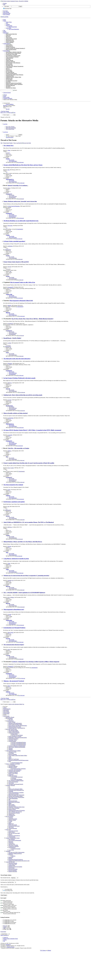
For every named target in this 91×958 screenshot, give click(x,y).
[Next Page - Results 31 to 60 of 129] (8, 112)
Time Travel (11, 827)
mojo (9, 649)
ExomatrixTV (10, 287)
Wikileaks (11, 749)
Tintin (9, 150)
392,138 (7, 109)
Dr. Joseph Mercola (10, 72)
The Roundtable (9, 718)
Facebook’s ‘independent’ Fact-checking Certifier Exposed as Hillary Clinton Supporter (35, 661)
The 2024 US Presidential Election (18, 744)
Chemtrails (11, 791)
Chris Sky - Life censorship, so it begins (18, 448)
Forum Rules (3, 931)
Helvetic (9, 546)
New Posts (5, 10)
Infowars (8, 68)
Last (11, 112)
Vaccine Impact (9, 79)
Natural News (9, 69)
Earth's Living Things (13, 773)
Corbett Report (9, 67)
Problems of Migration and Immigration (17, 745)
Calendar (8, 24)
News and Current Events (11, 729)
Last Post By (19, 143)
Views (14, 143)
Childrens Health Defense (11, 73)
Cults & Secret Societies (14, 793)
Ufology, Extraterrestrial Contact (13, 838)
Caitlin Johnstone (9, 58)
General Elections (12, 741)
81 (10, 154)
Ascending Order (8, 889)
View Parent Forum (10, 129)
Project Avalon (6, 97)
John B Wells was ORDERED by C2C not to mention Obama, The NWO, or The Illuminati (29, 522)
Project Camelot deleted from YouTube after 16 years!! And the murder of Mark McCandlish (29, 463)
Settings (5, 707)
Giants (10, 822)
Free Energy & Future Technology (18, 768)
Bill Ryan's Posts (6, 13)
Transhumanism (12, 836)
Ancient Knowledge (13, 818)
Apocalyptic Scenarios (13, 830)
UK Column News (8, 145)
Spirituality (8, 851)
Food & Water (12, 867)
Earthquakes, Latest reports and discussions (18, 737)
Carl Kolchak (10, 418)
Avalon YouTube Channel (11, 38)
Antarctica (11, 817)
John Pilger (8, 59)
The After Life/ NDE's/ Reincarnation (16, 852)
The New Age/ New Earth (14, 833)
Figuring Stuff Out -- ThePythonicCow (17, 728)
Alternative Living (12, 751)
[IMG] (4, 928)
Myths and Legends (13, 824)
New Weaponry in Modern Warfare (16, 780)
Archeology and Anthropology (15, 769)
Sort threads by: (4, 882)
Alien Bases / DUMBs (13, 845)
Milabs (10, 803)
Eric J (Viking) (11, 597)
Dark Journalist (9, 64)
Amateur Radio (12, 865)
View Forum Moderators (14, 29)
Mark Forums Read (13, 26)
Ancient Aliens (12, 844)
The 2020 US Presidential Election (18, 743)
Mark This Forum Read (11, 127)
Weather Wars (11, 814)
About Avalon (9, 37)
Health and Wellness (13, 775)
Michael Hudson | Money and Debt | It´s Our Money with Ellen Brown (23, 541)
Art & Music (11, 753)
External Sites (6, 50)
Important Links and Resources (15, 723)
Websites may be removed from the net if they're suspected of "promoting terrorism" (27, 575)
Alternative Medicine (13, 766)
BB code (5, 925)
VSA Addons (43, 950)
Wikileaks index (9, 78)
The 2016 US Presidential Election (18, 742)
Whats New (8, 35)
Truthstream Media (10, 75)
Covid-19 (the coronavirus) (17, 777)
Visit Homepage (12, 197)
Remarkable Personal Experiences (16, 859)
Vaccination (13, 778)
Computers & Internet (13, 772)
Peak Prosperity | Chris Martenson (13, 62)
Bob (9, 169)
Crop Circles (11, 850)
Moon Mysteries (12, 805)
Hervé (9, 188)
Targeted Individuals (13, 800)
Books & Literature (13, 754)
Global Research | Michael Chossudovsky (14, 66)
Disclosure (11, 841)
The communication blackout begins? (14, 644)
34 (10, 511)
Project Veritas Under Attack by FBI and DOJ (16, 262)
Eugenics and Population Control (15, 796)
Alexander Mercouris (10, 85)
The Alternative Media (13, 730)
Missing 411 (11, 823)
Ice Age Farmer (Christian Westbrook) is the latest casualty (20, 378)
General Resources (10, 720)
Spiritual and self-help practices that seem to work (19, 860)
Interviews (8, 36)
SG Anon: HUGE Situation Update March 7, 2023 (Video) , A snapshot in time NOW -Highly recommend (32, 430)
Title (1, 143)
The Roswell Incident (15, 848)
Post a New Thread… (10, 126)
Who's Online (6, 711)
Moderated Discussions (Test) (15, 726)
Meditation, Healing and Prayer (15, 853)
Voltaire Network (9, 60)
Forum (4, 20)
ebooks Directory (9, 46)
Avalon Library (6, 43)
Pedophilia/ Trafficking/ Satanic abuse (16, 806)
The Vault (11, 719)
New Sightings (12, 839)
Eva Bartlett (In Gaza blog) (11, 80)
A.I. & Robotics (12, 765)
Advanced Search (7, 92)
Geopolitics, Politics (13, 740)
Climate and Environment (14, 732)
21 (10, 472)
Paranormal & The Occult (14, 826)
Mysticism (11, 854)
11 (10, 419)
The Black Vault (9, 65)
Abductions (11, 842)
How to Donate (6, 14)
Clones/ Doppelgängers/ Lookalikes (16, 792)
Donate (4, 31)
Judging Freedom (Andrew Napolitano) (14, 84)
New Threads (6, 12)
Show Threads (10, 136)
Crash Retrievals (12, 847)
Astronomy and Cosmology (14, 771)
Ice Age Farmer (9, 71)
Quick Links (8, 28)
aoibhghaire (10, 246)
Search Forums (6, 712)
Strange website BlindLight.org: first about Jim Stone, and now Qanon (23, 165)
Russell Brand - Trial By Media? (12, 338)
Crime (10, 756)
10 (10, 401)
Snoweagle (10, 225)
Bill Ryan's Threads (10, 717)
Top (23, 704)
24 (10, 174)
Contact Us (5, 937)
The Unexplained (9, 816)
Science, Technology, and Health (13, 763)
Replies (11, 143)
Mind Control (11, 804)
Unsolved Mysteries (13, 828)
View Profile (11, 159)
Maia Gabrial (10, 632)
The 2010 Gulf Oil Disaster (17, 735)
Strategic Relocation (13, 871)
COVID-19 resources (10, 47)
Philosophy (11, 857)
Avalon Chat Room (10, 41)
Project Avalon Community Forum (10, 938)
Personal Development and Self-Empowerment (18, 760)
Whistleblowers (12, 815)
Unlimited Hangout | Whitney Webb (13, 77)
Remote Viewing (12, 809)
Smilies (4, 927)
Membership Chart (10, 40)
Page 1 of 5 (3, 112)
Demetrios (10, 363)
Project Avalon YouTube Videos (15, 724)
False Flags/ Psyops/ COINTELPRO (16, 797)
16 (10, 615)
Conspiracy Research (7, 98)
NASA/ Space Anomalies (14, 808)
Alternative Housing (13, 863)
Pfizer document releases (11, 49)
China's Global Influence (14, 731)
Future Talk (8, 829)
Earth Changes (12, 832)
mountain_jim (11, 580)
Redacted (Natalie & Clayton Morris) (13, 83)
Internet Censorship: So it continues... (18, 185)
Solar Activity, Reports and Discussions (17, 747)
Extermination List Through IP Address (14, 627)
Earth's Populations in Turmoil (15, 736)
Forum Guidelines (9, 42)
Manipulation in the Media (14, 802)
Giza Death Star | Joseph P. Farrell (13, 55)
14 (10, 581)
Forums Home (6, 713)
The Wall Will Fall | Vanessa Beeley (13, 53)
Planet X (10, 834)
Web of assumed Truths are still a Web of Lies (22, 282)
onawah (9, 266)
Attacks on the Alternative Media (15, 789)
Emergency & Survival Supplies (15, 866)
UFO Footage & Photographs (15, 840)
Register (5, 3)
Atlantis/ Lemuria (12, 820)
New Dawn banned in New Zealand (13, 484)
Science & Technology (13, 781)
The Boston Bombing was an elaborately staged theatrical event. (21, 220)
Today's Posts (9, 22)
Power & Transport (13, 870)
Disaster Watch (14, 734)
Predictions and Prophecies (14, 835)
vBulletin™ (8, 944)
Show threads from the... (6, 877)
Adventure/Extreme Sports (16, 762)
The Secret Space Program (14, 812)
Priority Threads (12, 722)
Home (4, 19)
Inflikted (49, 950)
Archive (5, 939)
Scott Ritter (8, 81)
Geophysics (11, 774)
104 (10, 271)
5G (9, 786)
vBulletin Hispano (10, 946)
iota (8, 506)
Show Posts (18, 136)
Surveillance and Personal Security (16, 784)
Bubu (9, 685)
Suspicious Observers (10, 61)
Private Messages (6, 708)
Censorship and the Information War (16, 790)
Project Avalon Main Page (11, 34)
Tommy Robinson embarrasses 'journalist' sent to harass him (20, 201)
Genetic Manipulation (13, 798)
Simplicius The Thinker (11, 87)
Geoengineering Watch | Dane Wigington (14, 74)
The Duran (8, 86)
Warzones (11, 748)
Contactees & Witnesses (14, 846)
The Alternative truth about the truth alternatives (17, 358)
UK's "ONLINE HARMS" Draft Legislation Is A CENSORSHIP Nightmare (24, 592)
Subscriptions (6, 710)
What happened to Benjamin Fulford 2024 (21, 300)
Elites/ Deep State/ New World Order (16, 795)
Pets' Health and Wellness (16, 779)
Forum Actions (9, 25)
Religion (10, 858)
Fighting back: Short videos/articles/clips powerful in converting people (23, 395)
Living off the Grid (13, 864)
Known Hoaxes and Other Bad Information (18, 725)
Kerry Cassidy (11, 467)
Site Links (5, 32)
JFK (9, 799)
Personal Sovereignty (13, 869)
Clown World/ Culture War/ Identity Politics (18, 755)
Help (4, 4)
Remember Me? (8, 8)
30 (10, 230)
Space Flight (11, 783)
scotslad (9, 343)
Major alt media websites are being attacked (16, 413)
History (10, 757)
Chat (4, 30)
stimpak (9, 305)
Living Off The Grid (10, 861)
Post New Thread (5, 111)
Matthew (9, 450)
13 (10, 633)
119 (10, 347)
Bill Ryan (5, 105)
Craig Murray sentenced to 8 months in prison (16, 558)
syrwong (9, 399)
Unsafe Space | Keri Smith (11, 54)
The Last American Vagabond (12, 56)
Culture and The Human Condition (13, 750)
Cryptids (10, 821)
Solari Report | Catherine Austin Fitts (13, 52)
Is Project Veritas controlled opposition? (14, 241)
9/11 (9, 787)
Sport (10, 761)
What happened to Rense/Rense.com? (14, 609)
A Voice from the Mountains (14, 206)
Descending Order (9, 890)
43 (10, 250)
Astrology (13, 855)
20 (10, 530)
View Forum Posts (13, 161)
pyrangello (10, 435)
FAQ (7, 23)
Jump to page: (6, 114)
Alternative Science (13, 767)
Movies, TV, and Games (14, 759)
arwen (9, 489)
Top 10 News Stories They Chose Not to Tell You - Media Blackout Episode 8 (32, 318)
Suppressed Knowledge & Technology (17, 810)
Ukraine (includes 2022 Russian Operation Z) (15, 48)
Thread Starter (6, 143)
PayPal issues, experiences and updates (14, 501)
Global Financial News (13, 738)
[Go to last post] (20, 162)
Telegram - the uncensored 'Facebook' (14, 681)
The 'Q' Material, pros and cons (15, 811)
